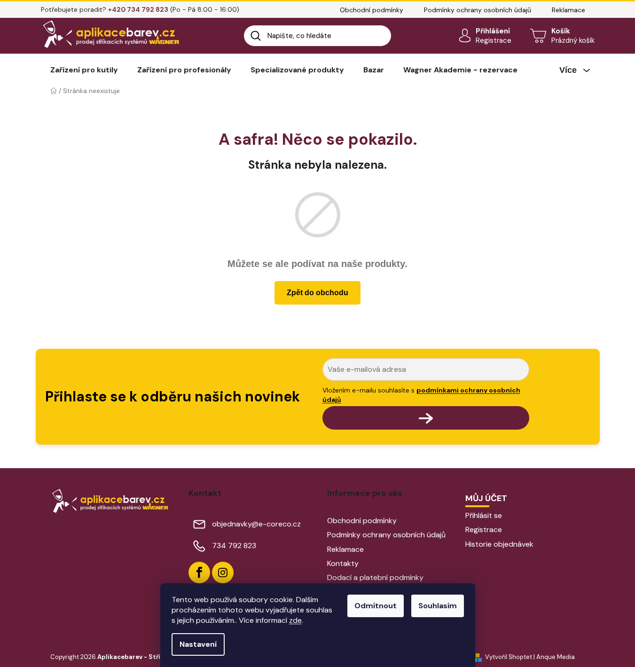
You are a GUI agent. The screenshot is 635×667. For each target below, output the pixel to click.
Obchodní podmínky (371, 10)
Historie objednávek (499, 544)
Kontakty (343, 563)
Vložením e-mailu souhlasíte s (421, 395)
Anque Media (555, 657)
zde (295, 620)
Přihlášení (493, 31)
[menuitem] (84, 70)
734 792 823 (234, 545)
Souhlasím (437, 606)
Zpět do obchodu (317, 293)
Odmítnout (375, 606)
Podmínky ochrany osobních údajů (477, 10)
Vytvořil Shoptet (508, 657)
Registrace (493, 40)
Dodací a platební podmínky (375, 577)
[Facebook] (199, 572)
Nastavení (198, 644)
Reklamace (568, 10)
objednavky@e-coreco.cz (256, 524)
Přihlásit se (483, 515)
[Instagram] (223, 572)
